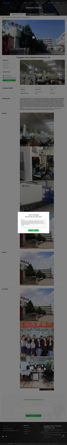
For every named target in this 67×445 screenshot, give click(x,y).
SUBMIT (33, 230)
